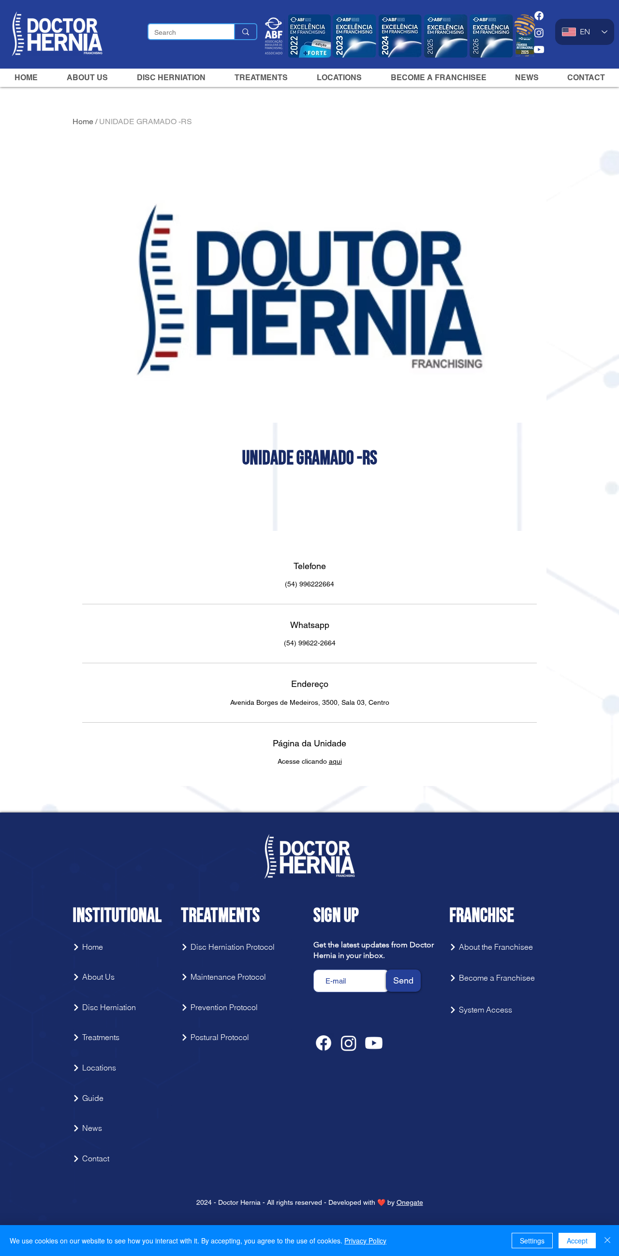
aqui (335, 761)
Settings (532, 1240)
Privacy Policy (365, 1240)
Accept (577, 1240)
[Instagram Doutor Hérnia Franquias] (539, 33)
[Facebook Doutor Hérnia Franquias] (539, 16)
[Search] (245, 31)
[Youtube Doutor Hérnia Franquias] (539, 49)
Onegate (410, 1202)
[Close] (607, 1240)
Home (83, 121)
